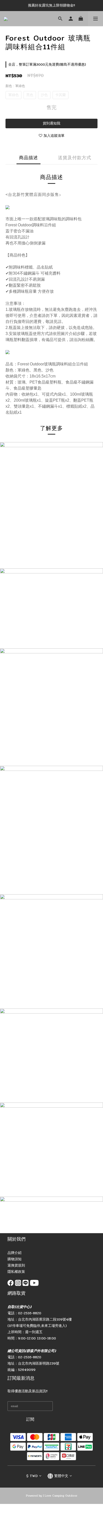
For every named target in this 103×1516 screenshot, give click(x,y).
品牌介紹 (15, 1252)
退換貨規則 (16, 1265)
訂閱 (30, 1419)
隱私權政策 (16, 1271)
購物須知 (15, 1259)
